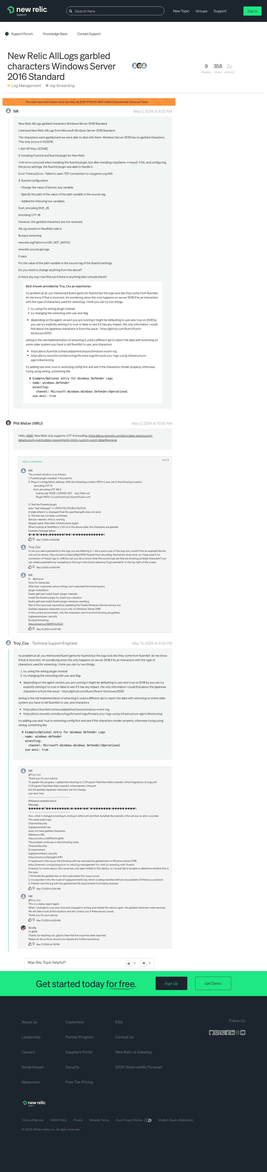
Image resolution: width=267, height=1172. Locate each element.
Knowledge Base (55, 33)
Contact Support (89, 33)
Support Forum (22, 33)
